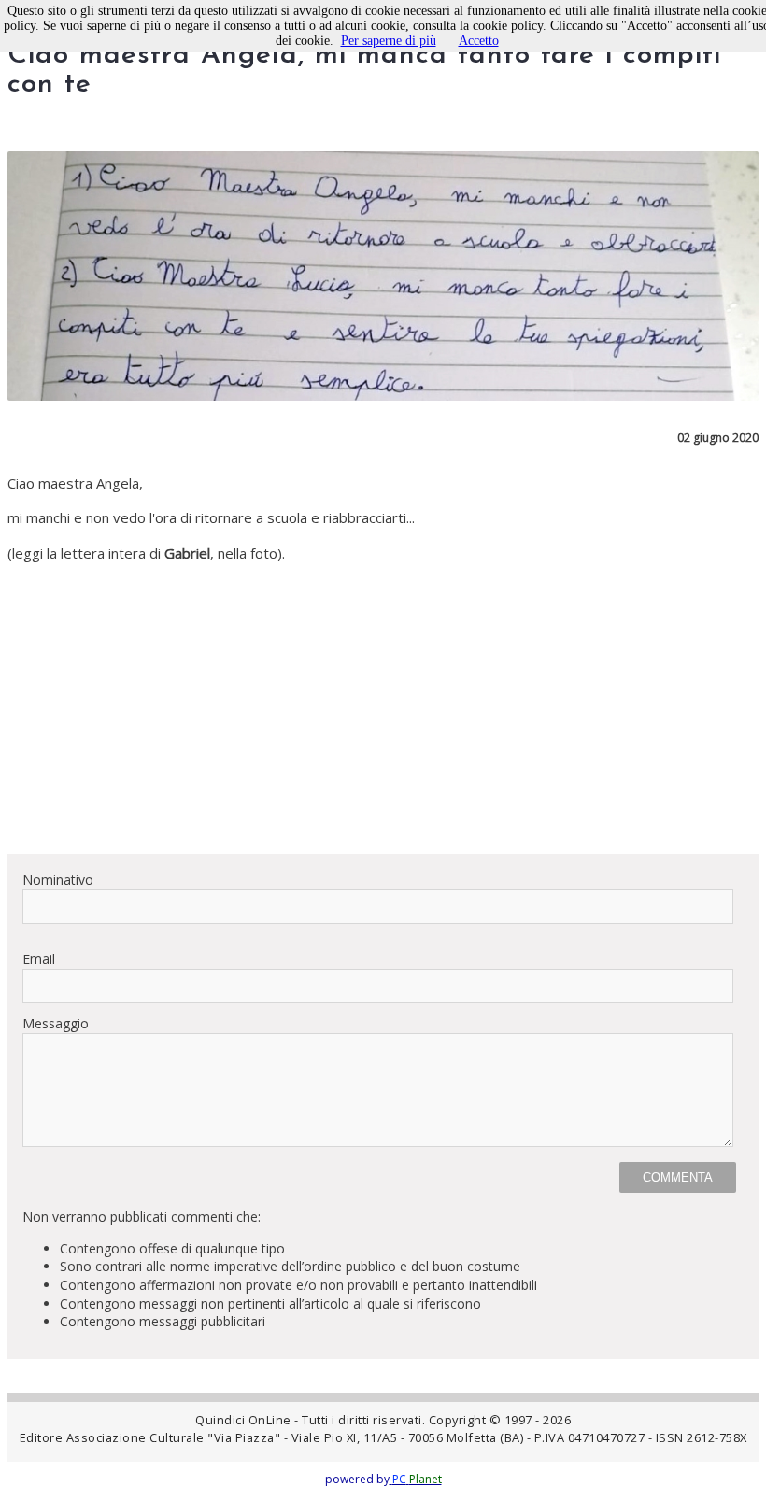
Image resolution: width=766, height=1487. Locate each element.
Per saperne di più (388, 41)
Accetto (479, 41)
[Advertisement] (383, 708)
